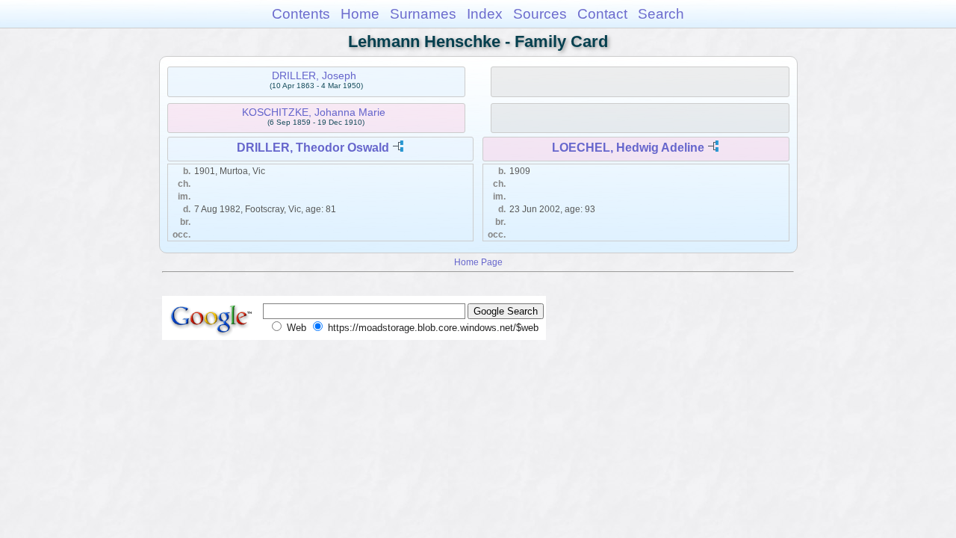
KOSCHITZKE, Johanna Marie (313, 112)
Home (360, 14)
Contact (602, 14)
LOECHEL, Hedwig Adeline (628, 147)
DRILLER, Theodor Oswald (313, 147)
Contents (301, 14)
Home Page (478, 262)
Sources (540, 14)
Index (485, 14)
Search (661, 14)
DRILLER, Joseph (314, 75)
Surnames (423, 14)
